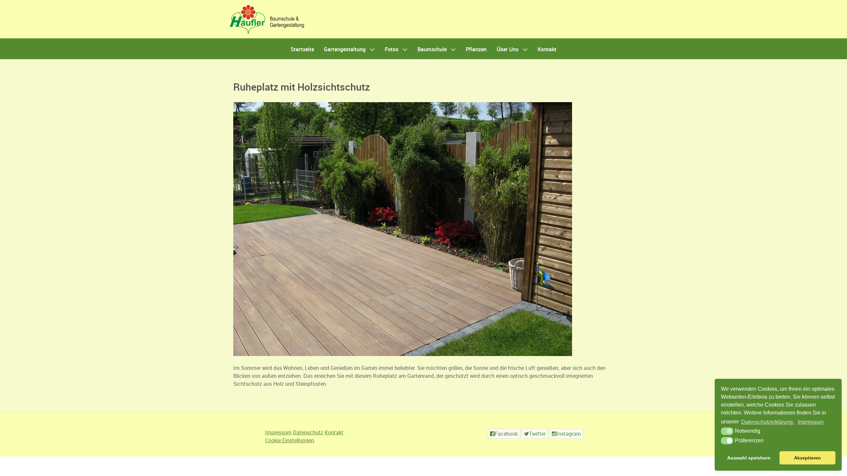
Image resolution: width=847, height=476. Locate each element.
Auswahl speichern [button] (749, 457)
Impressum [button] (811, 422)
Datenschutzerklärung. (767, 422)
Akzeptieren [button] (807, 457)
